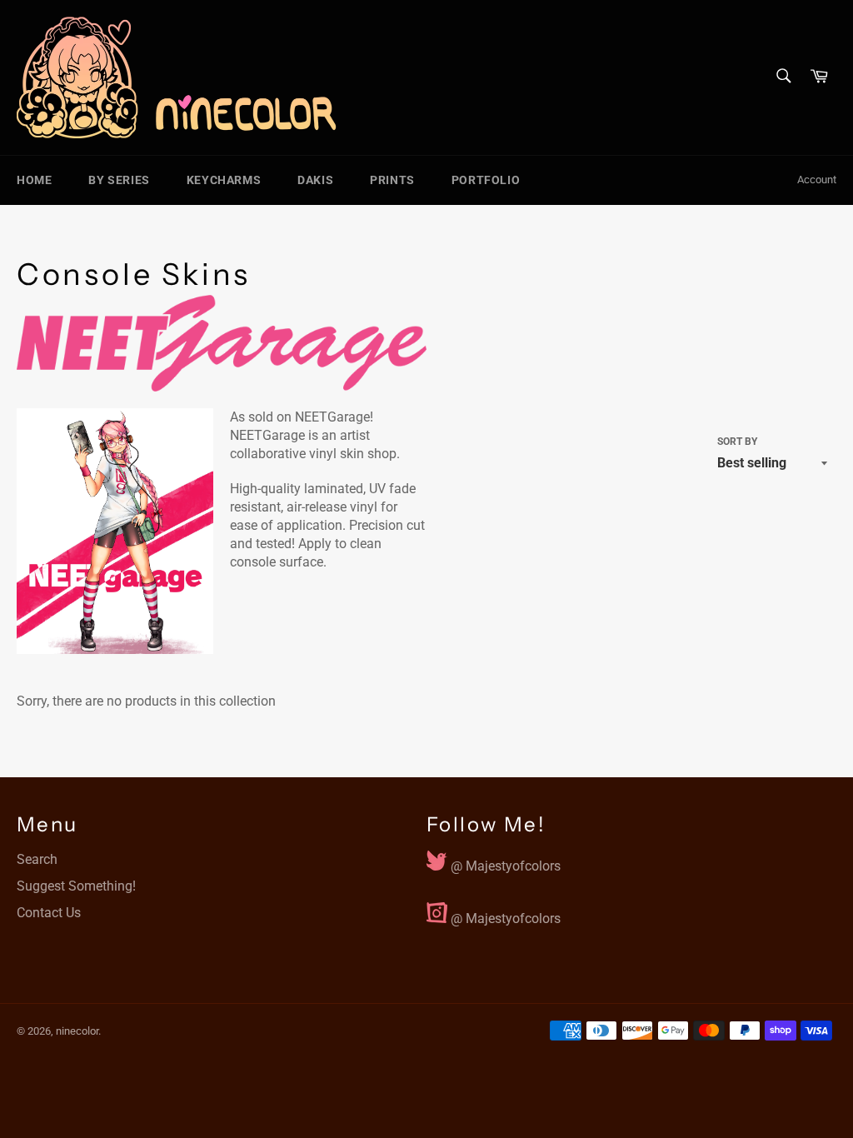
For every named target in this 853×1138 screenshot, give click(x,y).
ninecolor (77, 1031)
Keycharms (224, 180)
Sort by (737, 441)
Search (37, 859)
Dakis (315, 180)
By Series (118, 180)
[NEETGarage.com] (221, 343)
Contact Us (49, 913)
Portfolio (485, 180)
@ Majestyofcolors (504, 862)
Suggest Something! (76, 886)
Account (816, 179)
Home (34, 180)
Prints (392, 180)
